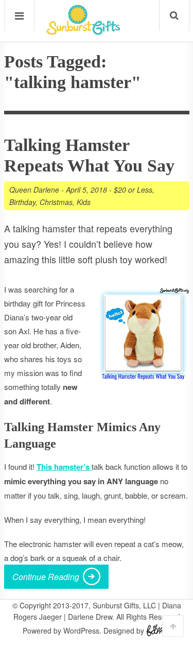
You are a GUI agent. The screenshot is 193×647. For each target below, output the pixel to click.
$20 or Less (133, 189)
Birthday (22, 202)
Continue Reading (45, 577)
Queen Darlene (34, 189)
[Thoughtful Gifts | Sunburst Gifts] (83, 31)
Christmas (56, 202)
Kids (84, 202)
